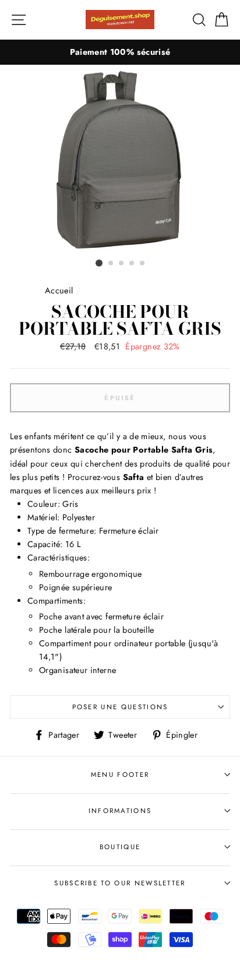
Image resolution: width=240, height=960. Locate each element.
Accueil (59, 290)
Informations (120, 810)
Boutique (120, 847)
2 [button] (111, 264)
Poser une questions (120, 707)
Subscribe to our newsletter (119, 883)
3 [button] (122, 264)
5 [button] (143, 264)
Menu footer (120, 774)
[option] (120, 52)
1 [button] (99, 263)
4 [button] (132, 264)
